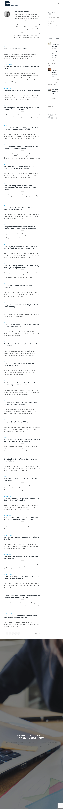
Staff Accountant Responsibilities (16, 49)
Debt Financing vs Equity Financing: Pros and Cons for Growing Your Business (20, 616)
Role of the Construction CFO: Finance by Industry (22, 90)
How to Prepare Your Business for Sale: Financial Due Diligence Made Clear (21, 325)
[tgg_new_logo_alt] (11, 3)
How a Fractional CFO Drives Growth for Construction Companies (18, 208)
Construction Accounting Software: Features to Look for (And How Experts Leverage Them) (21, 247)
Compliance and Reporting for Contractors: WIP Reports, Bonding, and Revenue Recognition (21, 228)
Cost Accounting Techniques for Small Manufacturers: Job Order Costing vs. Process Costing (20, 187)
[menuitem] (58, 3)
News (5, 47)
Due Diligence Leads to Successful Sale (54, 72)
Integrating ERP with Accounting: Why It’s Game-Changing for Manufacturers (22, 109)
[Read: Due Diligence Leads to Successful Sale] (49, 69)
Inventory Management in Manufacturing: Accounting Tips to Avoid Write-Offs (19, 167)
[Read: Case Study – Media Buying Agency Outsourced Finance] (49, 90)
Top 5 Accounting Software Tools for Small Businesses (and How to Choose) (19, 384)
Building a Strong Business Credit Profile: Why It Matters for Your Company (21, 577)
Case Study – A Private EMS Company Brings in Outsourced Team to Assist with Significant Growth (55, 50)
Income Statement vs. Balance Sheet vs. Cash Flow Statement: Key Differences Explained (22, 440)
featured (6, 64)
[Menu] (58, 3)
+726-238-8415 (52, 30)
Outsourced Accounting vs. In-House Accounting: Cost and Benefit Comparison (22, 403)
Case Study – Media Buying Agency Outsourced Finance (55, 93)
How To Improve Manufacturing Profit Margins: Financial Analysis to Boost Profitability (21, 128)
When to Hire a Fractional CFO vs (16, 422)
